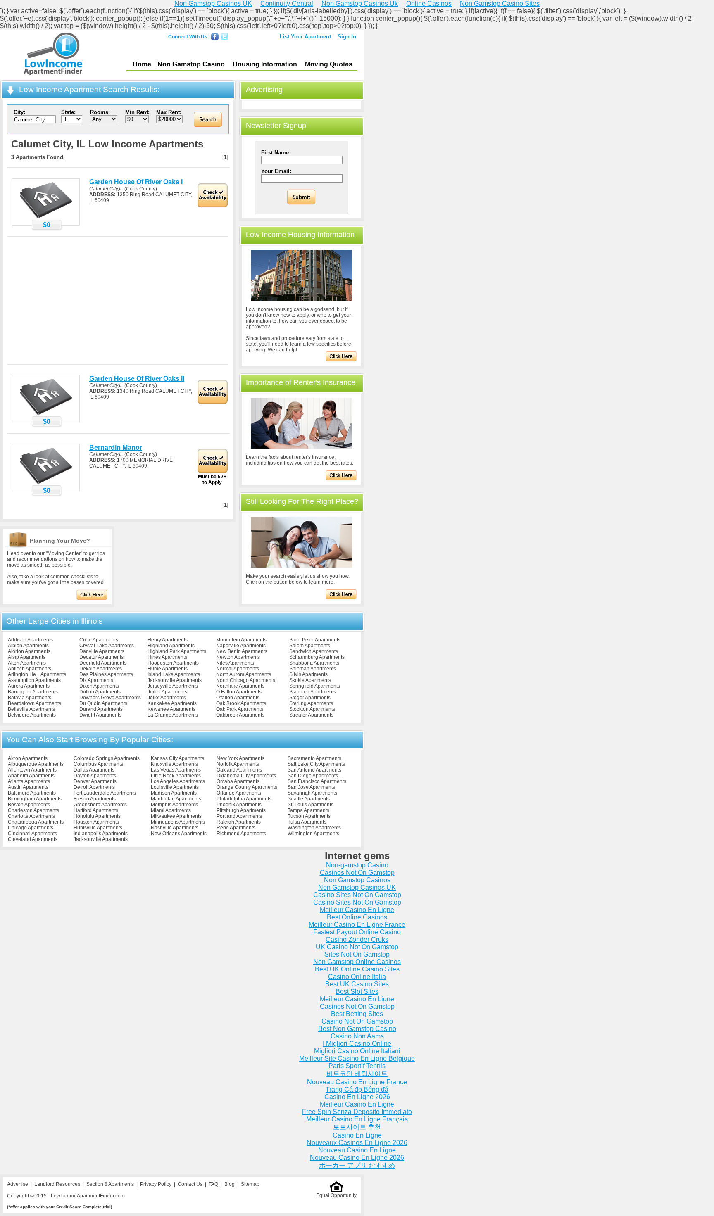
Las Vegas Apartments (176, 770)
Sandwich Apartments (313, 651)
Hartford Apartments (96, 810)
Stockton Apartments (312, 709)
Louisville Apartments (175, 787)
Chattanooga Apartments (36, 822)
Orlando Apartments (239, 793)
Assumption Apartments (34, 680)
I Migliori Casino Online (357, 1043)
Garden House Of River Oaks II (136, 378)
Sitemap (250, 1184)
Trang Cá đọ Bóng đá (357, 1089)
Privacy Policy (155, 1184)
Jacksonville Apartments (175, 680)
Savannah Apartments (312, 793)
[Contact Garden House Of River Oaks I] (45, 218)
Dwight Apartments (100, 715)
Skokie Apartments (310, 680)
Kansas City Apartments (177, 758)
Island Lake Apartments (174, 674)
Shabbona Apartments (314, 663)
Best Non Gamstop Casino (357, 1028)
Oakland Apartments (239, 770)
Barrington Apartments (33, 692)
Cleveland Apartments (32, 839)
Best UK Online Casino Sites (357, 969)
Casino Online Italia (357, 976)
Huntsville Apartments (98, 828)
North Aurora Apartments (243, 674)
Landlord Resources (57, 1184)
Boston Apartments (29, 805)
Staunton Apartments (312, 692)
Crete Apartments (98, 640)
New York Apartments (240, 758)
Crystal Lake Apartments (106, 645)
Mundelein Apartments (241, 640)
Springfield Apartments (314, 686)
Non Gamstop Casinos (357, 880)
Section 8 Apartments (110, 1184)
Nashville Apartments (174, 828)
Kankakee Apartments (172, 703)
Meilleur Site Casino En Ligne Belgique (357, 1058)
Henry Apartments (168, 640)
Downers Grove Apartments (110, 698)
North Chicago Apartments (245, 680)
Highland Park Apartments (177, 651)
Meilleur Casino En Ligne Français (357, 1119)
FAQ (213, 1184)
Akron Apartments (28, 758)
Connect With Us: (188, 37)
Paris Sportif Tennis (357, 1065)
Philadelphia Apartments (244, 799)
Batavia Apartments (29, 698)
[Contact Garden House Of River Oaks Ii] (45, 415)
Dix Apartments (96, 680)
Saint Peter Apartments (314, 640)
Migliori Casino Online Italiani (357, 1050)
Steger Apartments (310, 698)
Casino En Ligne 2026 (357, 1096)
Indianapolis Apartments (101, 833)
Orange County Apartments (247, 787)
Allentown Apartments (32, 770)
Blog (229, 1184)
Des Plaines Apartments (106, 674)
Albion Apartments (28, 645)
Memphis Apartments (174, 805)
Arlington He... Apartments (37, 674)
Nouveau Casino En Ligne (357, 1150)
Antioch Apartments (29, 669)
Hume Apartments (168, 669)
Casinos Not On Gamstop (357, 872)
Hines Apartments (167, 657)
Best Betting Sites (357, 1013)
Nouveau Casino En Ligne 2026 (357, 1157)
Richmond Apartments (241, 833)
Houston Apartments (96, 822)
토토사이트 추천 (357, 1126)
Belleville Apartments (31, 709)
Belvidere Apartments (32, 715)
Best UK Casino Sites (357, 984)
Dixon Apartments (99, 686)
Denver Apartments (95, 781)
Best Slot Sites (357, 991)
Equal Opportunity (336, 1195)
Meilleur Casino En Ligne (357, 909)
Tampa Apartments (308, 810)
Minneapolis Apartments (178, 822)
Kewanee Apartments (171, 709)
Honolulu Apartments (97, 816)
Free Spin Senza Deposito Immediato (357, 1111)
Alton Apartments (27, 663)
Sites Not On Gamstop (357, 954)
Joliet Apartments (167, 698)
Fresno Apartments (95, 799)
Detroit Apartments (94, 787)
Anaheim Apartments (31, 776)
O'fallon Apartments (237, 698)
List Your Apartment (305, 36)
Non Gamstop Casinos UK (357, 887)
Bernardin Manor (115, 447)
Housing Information (265, 64)
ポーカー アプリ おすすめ (357, 1165)
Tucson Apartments (309, 816)
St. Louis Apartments (310, 805)
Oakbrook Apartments (240, 715)
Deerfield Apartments (102, 663)
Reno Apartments (236, 828)
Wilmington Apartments (313, 833)
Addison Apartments (30, 640)
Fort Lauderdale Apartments (105, 793)
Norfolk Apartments (238, 764)
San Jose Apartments (311, 787)
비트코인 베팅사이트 (357, 1073)
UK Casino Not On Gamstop (357, 946)
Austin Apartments (28, 787)
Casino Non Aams (357, 1036)
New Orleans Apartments (179, 833)
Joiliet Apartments (167, 692)
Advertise (17, 1184)
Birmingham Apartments (35, 799)
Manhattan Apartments (176, 799)
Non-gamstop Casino (357, 865)
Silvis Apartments (308, 674)
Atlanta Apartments (29, 781)
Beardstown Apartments (34, 703)
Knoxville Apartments (174, 764)
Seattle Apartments (309, 799)
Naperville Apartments (241, 645)
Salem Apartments (309, 645)
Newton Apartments (238, 657)
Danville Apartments (101, 651)
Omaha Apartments (238, 781)
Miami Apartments (171, 810)
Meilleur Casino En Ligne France (357, 924)
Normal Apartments (237, 669)
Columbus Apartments (98, 764)
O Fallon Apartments (239, 692)
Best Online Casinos (357, 917)
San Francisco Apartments (317, 781)
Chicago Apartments (30, 828)
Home (142, 64)
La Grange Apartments (173, 715)
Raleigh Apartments (239, 822)
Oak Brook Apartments (241, 703)
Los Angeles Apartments (178, 781)
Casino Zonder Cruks (357, 939)
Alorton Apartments (29, 651)
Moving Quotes (328, 64)
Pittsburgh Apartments (241, 810)
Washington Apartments (314, 828)
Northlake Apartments (240, 686)
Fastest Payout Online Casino (357, 932)
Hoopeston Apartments (173, 663)
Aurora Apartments (29, 686)
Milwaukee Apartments (176, 816)
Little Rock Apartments (176, 776)
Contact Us (190, 1184)
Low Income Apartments (53, 55)
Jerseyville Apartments (173, 686)
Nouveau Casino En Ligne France (357, 1081)
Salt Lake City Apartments (316, 764)
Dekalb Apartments (100, 669)
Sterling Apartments (311, 703)
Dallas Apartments (94, 770)
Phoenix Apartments (239, 805)
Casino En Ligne (357, 1135)
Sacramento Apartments (314, 758)
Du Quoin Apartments (103, 703)
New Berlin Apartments (241, 651)
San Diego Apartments (313, 776)
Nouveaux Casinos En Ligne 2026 (357, 1142)
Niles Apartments (235, 663)
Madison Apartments (174, 793)
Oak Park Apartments (239, 709)
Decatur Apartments (101, 657)
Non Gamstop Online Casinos (357, 961)
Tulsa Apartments (307, 822)
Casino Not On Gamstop (357, 1021)
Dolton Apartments (100, 692)
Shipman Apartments (312, 669)
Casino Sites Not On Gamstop (357, 894)
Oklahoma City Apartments (246, 776)
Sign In (347, 36)
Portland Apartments (239, 816)
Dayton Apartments (95, 776)
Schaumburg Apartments (317, 657)
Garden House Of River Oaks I (136, 181)
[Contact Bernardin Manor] (45, 484)
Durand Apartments (101, 709)
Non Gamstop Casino (191, 64)
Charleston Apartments (33, 810)
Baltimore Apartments (32, 793)
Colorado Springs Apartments (107, 758)
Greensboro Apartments (100, 805)
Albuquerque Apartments (36, 764)
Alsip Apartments (26, 657)
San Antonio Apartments (314, 770)
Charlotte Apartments (31, 816)
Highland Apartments (171, 645)
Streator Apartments (311, 715)
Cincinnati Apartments (32, 833)
